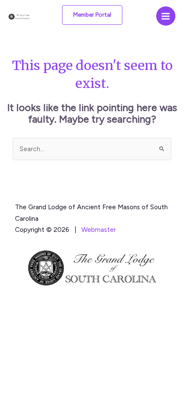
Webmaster (98, 229)
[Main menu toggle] (165, 16)
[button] (92, 15)
